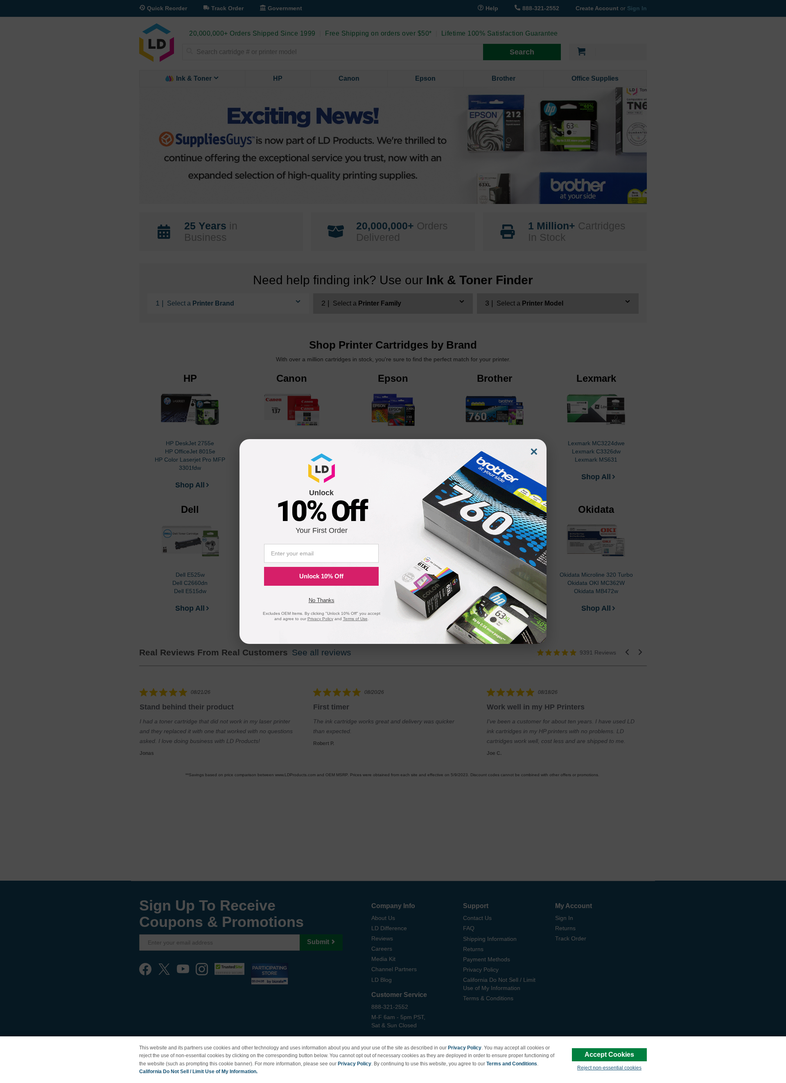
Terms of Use (355, 618)
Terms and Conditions (511, 1064)
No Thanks (321, 600)
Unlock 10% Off (321, 576)
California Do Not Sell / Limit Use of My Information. (198, 1071)
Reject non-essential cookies (609, 1068)
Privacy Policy (464, 1048)
